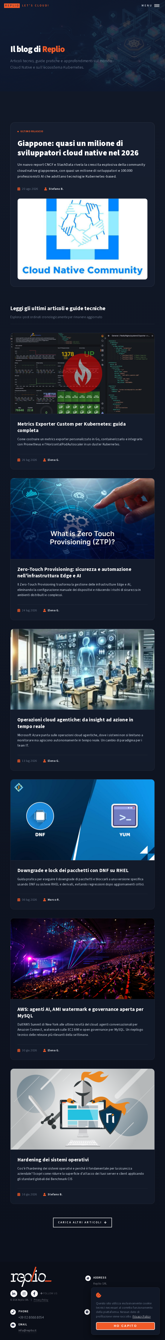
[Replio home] (45, 1276)
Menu (147, 6)
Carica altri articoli (80, 1222)
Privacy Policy (41, 1300)
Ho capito (125, 1326)
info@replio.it (27, 1330)
